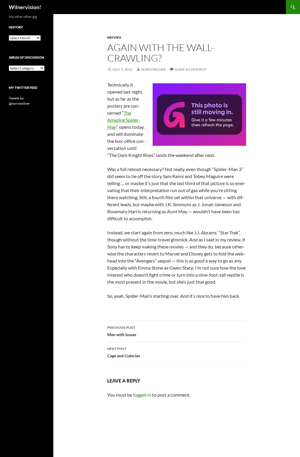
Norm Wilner (153, 69)
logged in (142, 394)
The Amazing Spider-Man (123, 120)
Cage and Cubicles (123, 352)
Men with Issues (121, 331)
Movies (114, 37)
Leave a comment (191, 69)
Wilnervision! (25, 7)
